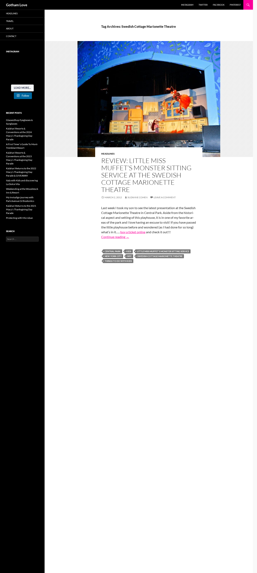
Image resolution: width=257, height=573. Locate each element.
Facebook (218, 4)
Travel (10, 21)
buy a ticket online (132, 232)
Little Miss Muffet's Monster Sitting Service (163, 251)
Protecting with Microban (19, 217)
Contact (11, 36)
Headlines (108, 153)
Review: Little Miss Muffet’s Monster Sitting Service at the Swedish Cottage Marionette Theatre (146, 175)
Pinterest (235, 4)
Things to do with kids (118, 261)
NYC (129, 256)
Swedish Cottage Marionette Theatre (160, 256)
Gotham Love (16, 5)
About (9, 28)
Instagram (187, 4)
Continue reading (115, 237)
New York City (113, 256)
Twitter (203, 4)
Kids (128, 251)
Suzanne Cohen (137, 197)
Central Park (113, 251)
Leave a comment (165, 197)
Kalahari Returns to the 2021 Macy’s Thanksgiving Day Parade (21, 209)
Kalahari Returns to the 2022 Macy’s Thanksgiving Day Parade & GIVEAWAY (21, 172)
